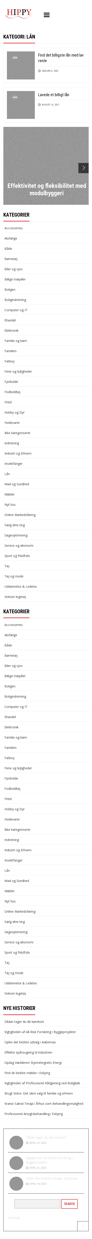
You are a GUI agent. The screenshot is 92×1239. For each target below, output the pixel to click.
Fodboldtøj (12, 392)
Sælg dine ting (14, 525)
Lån (15, 57)
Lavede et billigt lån (53, 94)
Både (8, 248)
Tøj (6, 566)
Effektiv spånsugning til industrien (28, 1052)
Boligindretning (15, 300)
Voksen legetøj (15, 597)
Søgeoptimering (15, 535)
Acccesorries (13, 228)
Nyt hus (10, 504)
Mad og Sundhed (16, 484)
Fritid (8, 402)
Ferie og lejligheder (18, 371)
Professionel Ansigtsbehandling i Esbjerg (33, 1114)
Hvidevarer (12, 422)
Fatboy (9, 361)
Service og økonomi (18, 545)
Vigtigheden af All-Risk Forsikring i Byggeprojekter (40, 1032)
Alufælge (10, 238)
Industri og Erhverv (17, 453)
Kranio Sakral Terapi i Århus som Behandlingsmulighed (43, 1103)
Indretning (11, 443)
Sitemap (14, 1217)
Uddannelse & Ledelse (20, 586)
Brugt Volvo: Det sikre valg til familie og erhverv (38, 1093)
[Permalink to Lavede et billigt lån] (21, 104)
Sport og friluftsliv (17, 556)
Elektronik (11, 330)
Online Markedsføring (20, 515)
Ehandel (10, 320)
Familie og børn (15, 341)
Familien (10, 351)
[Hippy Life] (18, 14)
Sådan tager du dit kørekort (24, 1022)
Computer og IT (15, 310)
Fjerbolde (11, 382)
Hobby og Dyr (14, 412)
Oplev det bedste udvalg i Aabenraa (30, 1042)
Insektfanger (13, 463)
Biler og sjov (13, 269)
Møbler (9, 494)
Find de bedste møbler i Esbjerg (27, 1073)
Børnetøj (10, 259)
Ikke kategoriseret (17, 433)
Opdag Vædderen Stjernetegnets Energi (33, 1062)
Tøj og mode (13, 576)
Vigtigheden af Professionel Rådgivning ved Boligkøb (42, 1083)
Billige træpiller (15, 279)
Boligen (9, 289)
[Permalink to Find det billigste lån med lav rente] (21, 65)
